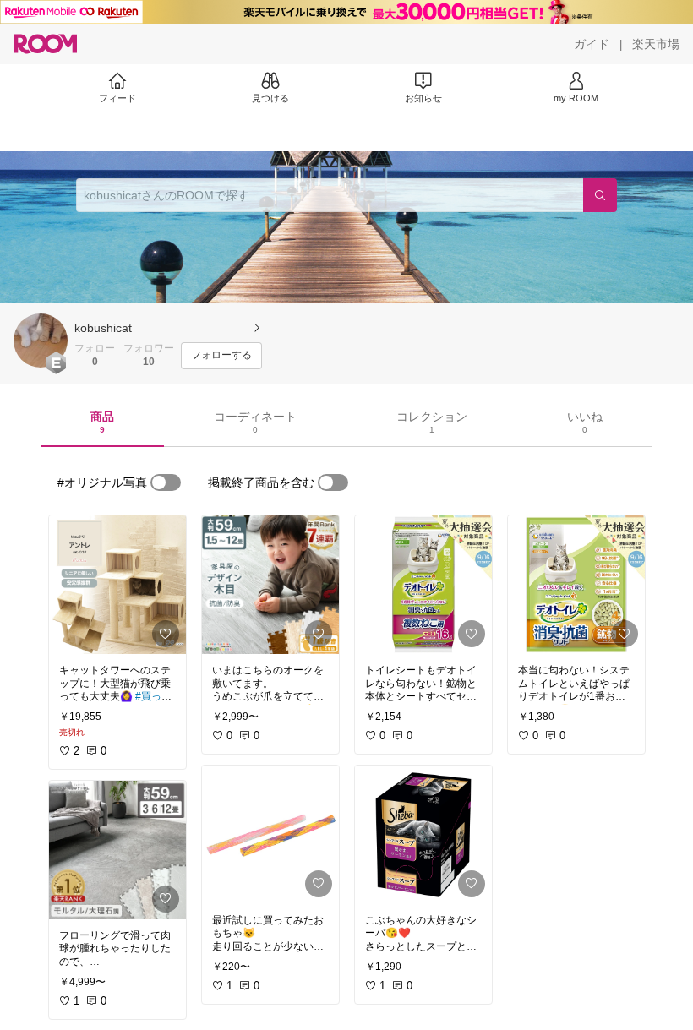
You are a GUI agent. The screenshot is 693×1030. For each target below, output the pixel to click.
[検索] (600, 195)
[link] (117, 584)
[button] (41, 340)
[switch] (165, 482)
